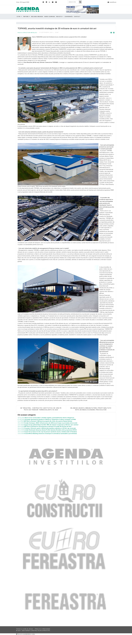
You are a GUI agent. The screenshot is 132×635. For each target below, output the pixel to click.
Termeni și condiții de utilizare (24, 629)
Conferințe (69, 16)
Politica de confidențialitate (42, 629)
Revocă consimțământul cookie (26, 634)
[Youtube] (52, 2)
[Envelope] (56, 2)
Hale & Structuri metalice (27, 32)
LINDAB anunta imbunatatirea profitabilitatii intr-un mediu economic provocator (91, 409)
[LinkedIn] (113, 33)
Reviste (59, 16)
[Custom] (49, 2)
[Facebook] (43, 2)
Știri (18, 16)
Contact (77, 16)
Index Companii (49, 16)
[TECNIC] (82, 9)
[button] (112, 2)
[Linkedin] (46, 2)
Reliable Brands (37, 16)
